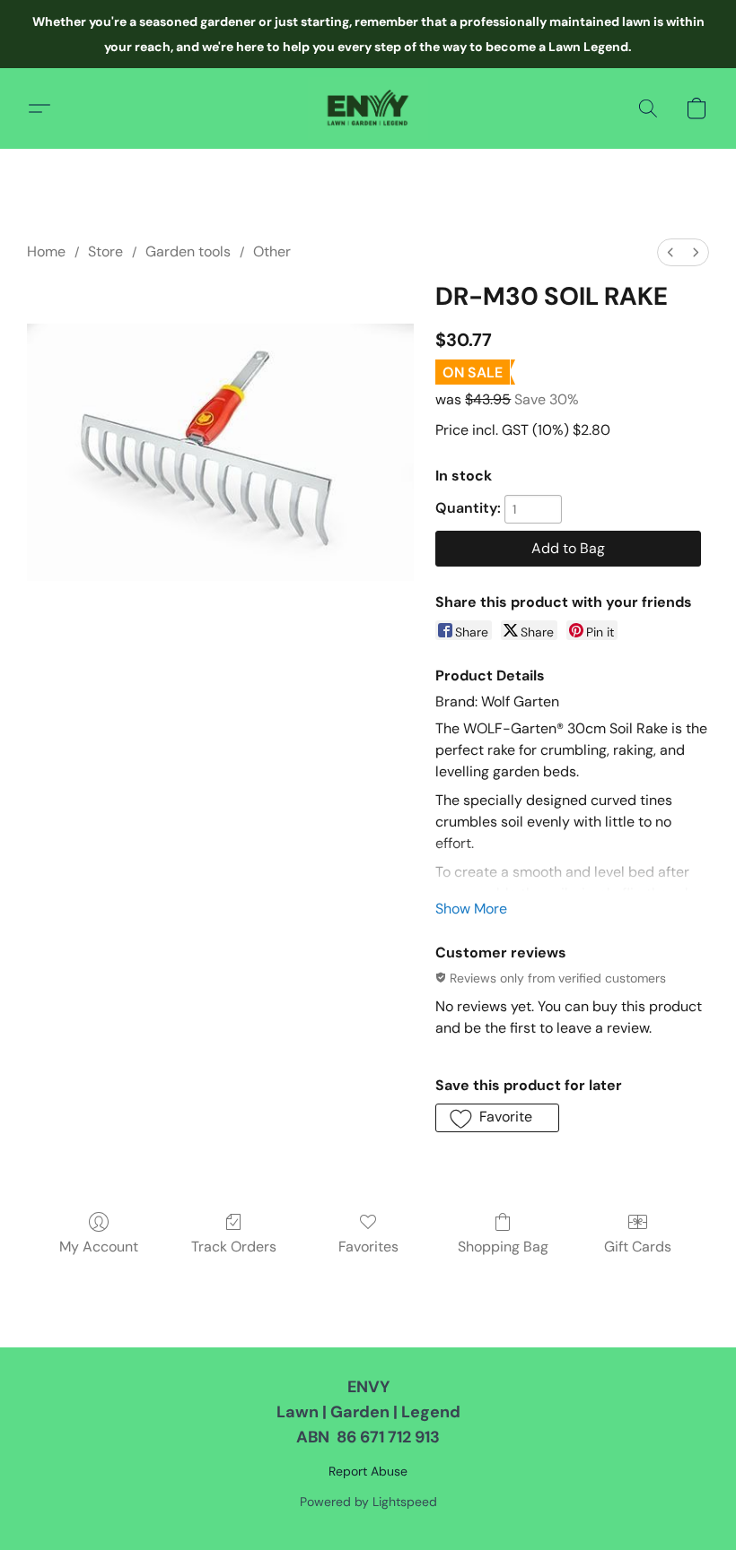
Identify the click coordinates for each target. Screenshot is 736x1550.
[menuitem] (670, 252)
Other (272, 251)
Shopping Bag (503, 1246)
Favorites (368, 1246)
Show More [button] (471, 908)
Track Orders (233, 1246)
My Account (98, 1246)
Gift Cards (637, 1246)
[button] (367, 108)
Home (46, 251)
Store (105, 251)
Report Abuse (368, 1471)
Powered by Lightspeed (368, 1502)
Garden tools (188, 251)
